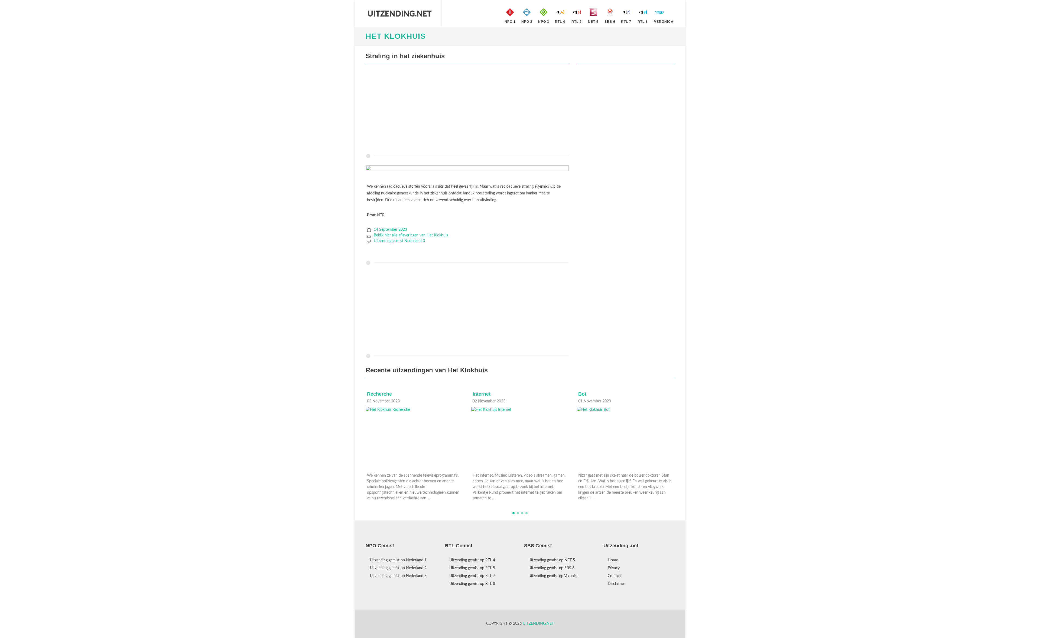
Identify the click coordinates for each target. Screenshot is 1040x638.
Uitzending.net (538, 624)
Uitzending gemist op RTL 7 (472, 576)
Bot (477, 394)
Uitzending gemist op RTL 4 (472, 560)
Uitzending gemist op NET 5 (551, 560)
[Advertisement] (467, 110)
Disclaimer (616, 584)
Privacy (614, 568)
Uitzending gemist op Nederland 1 (398, 560)
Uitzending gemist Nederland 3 (399, 241)
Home (613, 560)
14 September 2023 (390, 230)
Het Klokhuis (396, 36)
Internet (376, 394)
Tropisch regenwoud (602, 394)
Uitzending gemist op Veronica (553, 576)
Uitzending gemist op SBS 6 (551, 568)
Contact (614, 576)
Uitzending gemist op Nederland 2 (398, 568)
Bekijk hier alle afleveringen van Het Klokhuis (411, 235)
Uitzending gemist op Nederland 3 (398, 576)
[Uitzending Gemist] (399, 13)
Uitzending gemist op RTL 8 (472, 584)
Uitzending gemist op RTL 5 (472, 568)
